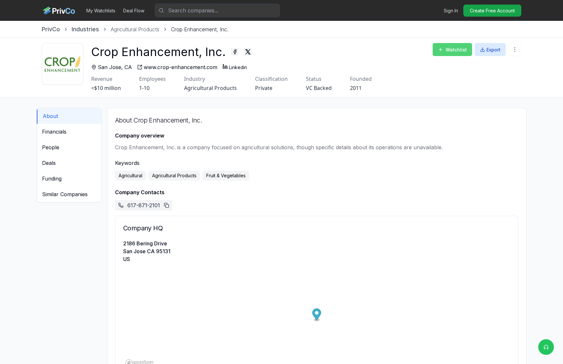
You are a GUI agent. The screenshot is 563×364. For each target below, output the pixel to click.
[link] (199, 29)
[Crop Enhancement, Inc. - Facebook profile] (235, 52)
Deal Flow (133, 10)
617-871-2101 (143, 205)
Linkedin (238, 67)
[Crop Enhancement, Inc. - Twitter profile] (248, 52)
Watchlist (456, 49)
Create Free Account (492, 10)
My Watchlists (100, 10)
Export (493, 49)
